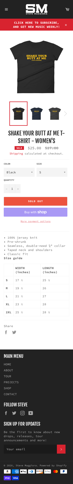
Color (7, 163)
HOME (7, 364)
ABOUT (8, 370)
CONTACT (10, 394)
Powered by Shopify (53, 465)
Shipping (16, 153)
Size (39, 163)
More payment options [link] (36, 221)
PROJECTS (11, 382)
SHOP (7, 388)
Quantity (9, 180)
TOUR (7, 376)
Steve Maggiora (26, 465)
